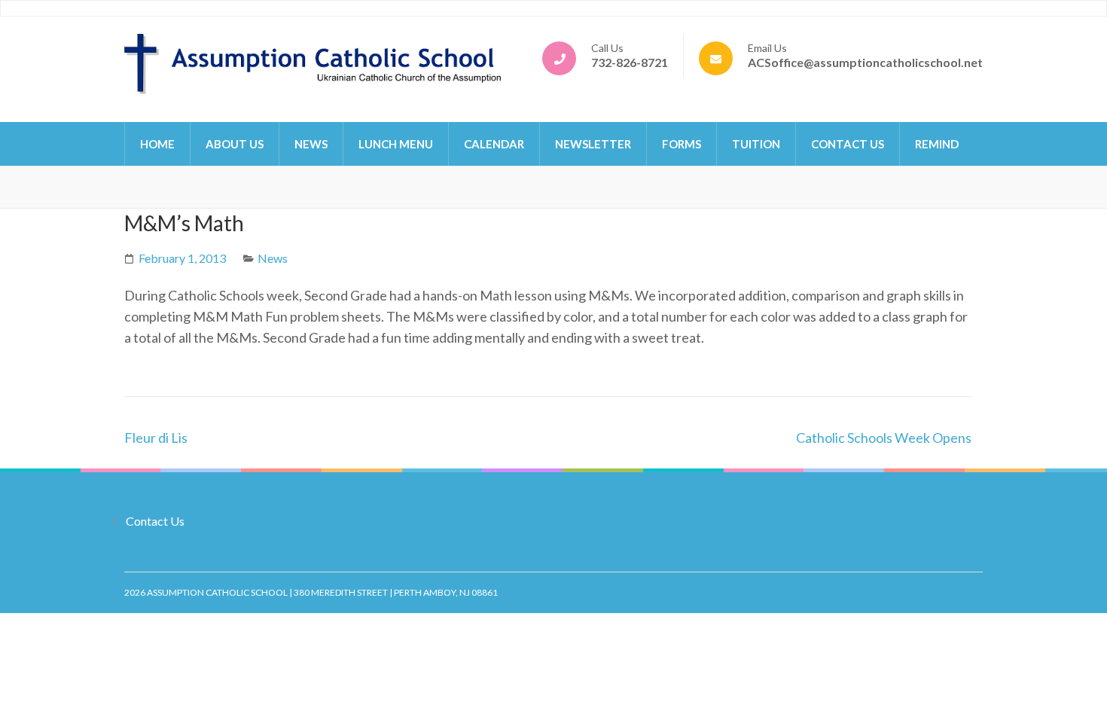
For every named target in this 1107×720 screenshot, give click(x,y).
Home (157, 144)
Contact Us (847, 144)
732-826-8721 (629, 62)
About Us (235, 144)
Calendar (494, 144)
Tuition (756, 144)
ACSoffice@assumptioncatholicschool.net (865, 62)
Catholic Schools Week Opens (883, 437)
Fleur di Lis (156, 437)
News (311, 144)
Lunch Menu (395, 144)
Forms (681, 144)
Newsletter (593, 144)
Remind (937, 144)
